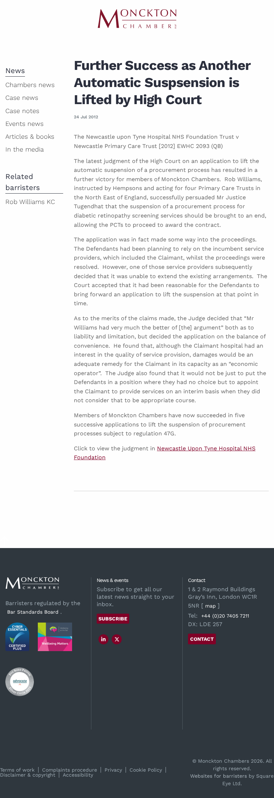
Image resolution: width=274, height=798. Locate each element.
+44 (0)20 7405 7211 (225, 616)
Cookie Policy (146, 769)
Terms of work (17, 769)
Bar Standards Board (33, 612)
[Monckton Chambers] (137, 19)
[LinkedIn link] (103, 639)
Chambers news (30, 84)
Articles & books (29, 136)
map (210, 606)
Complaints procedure (69, 769)
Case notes (22, 110)
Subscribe (112, 618)
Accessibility (78, 774)
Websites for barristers (218, 776)
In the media (24, 149)
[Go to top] (4, 543)
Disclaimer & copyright (27, 774)
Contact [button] (202, 639)
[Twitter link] (117, 639)
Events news (24, 123)
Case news (21, 97)
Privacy (113, 769)
